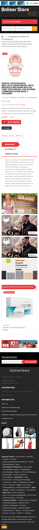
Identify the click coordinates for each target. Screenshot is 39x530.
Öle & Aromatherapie (29, 472)
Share (12, 136)
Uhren (18, 464)
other (9, 101)
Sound (14, 492)
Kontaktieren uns (7, 418)
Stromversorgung (9, 497)
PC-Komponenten (28, 510)
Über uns (5, 404)
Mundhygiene (32, 97)
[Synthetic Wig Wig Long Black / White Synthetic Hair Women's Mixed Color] (18, 432)
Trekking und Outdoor (23, 487)
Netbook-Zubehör (25, 508)
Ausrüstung (27, 485)
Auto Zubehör (20, 456)
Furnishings (7, 482)
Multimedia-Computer (10, 508)
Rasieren (24, 474)
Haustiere (12, 485)
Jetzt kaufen (13, 122)
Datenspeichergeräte (10, 503)
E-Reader (28, 513)
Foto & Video (32, 495)
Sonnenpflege (7, 477)
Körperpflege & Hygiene (11, 469)
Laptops (18, 510)
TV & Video (19, 497)
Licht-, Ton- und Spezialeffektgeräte (14, 495)
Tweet (6, 136)
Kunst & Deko (7, 479)
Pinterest (20, 136)
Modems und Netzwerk (10, 505)
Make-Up (18, 472)
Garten (14, 482)
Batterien (21, 492)
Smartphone (21, 490)
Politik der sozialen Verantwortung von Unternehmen (19, 415)
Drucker (5, 513)
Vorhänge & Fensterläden (22, 479)
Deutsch (33, 12)
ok (4, 527)
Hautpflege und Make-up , (18, 97)
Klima (26, 477)
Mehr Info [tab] (10, 144)
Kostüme (6, 459)
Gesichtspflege (26, 469)
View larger (14, 73)
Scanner (12, 513)
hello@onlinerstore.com (10, 383)
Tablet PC (20, 513)
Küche (5, 485)
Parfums (17, 474)
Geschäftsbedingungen (9, 411)
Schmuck (13, 459)
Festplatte (33, 500)
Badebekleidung (8, 464)
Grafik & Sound (23, 500)
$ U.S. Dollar (32, 15)
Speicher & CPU (24, 503)
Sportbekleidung (8, 487)
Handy (13, 490)
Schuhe (31, 461)
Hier (10, 395)
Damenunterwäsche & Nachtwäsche (15, 461)
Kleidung (30, 456)
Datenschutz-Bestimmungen (11, 407)
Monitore (23, 505)
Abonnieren (30, 362)
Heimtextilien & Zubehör (27, 482)
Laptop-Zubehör (8, 510)
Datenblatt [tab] (10, 149)
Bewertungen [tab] (11, 154)
